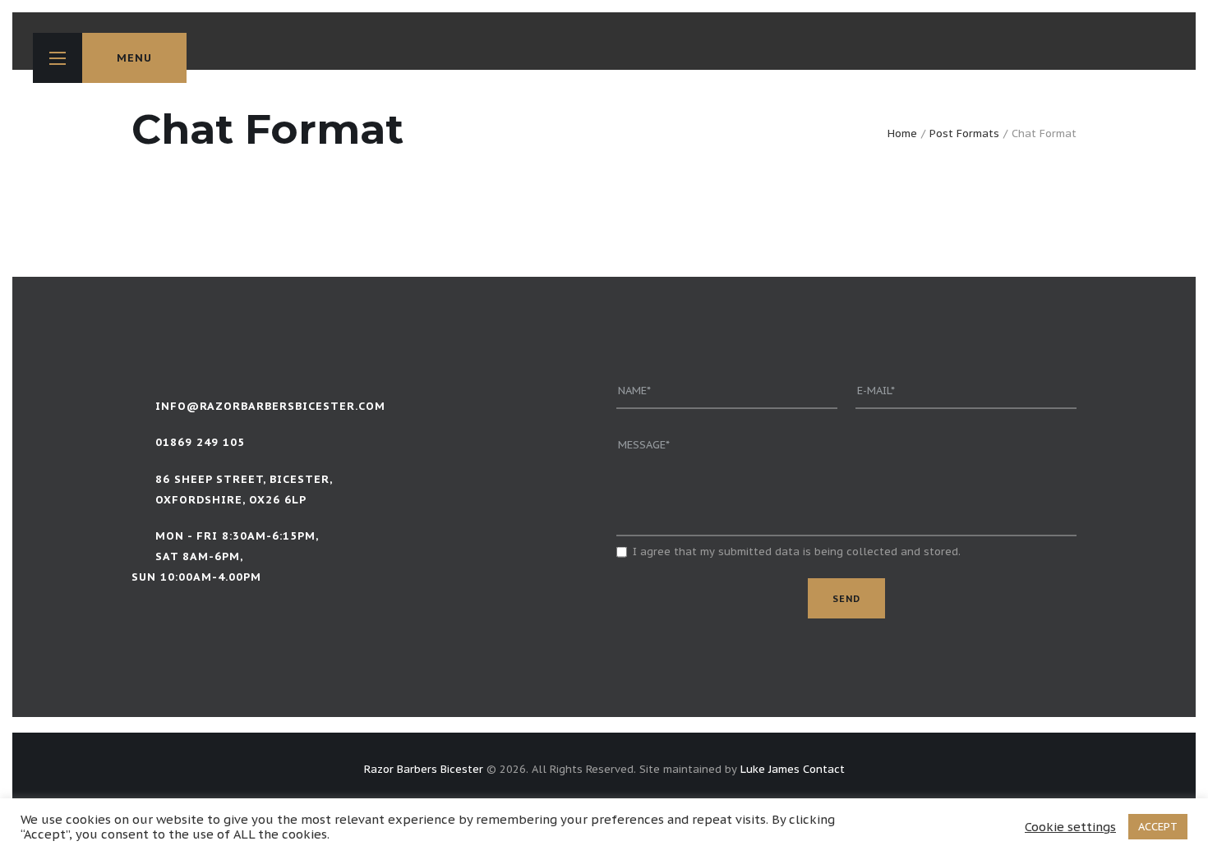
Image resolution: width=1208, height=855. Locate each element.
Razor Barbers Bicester (423, 769)
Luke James (770, 769)
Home (902, 133)
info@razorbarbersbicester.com (270, 406)
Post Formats (964, 133)
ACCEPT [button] (1158, 827)
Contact (824, 769)
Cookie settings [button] (1070, 827)
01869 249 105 (200, 442)
